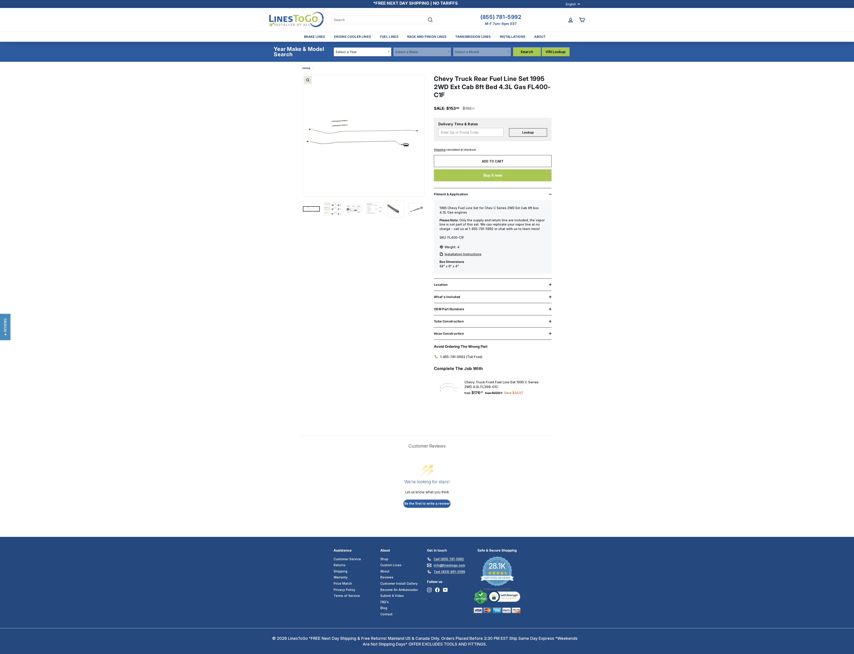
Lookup (528, 132)
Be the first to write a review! (427, 503)
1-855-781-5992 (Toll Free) (461, 357)
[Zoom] (308, 80)
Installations (513, 36)
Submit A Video (392, 596)
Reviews (386, 577)
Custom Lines (390, 565)
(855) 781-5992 (500, 17)
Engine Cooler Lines (352, 36)
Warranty (341, 577)
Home (306, 68)
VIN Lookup (556, 52)
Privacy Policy (344, 590)
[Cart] (582, 19)
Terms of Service (347, 596)
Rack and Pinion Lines (426, 36)
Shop (384, 559)
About (540, 36)
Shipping (439, 149)
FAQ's (384, 602)
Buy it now (492, 175)
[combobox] (362, 52)
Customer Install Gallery (399, 583)
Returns (340, 565)
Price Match (343, 583)
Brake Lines (314, 36)
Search (527, 52)
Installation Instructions (463, 254)
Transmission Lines (473, 36)
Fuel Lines (389, 36)
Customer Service (347, 559)
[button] (5, 327)
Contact (386, 614)
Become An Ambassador (399, 590)
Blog (383, 608)
